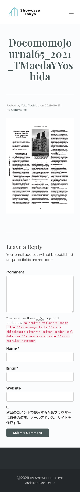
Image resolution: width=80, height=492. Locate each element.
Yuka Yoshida (30, 105)
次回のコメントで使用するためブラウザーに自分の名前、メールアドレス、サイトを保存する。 (38, 417)
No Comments (16, 110)
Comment (15, 272)
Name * (12, 348)
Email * (12, 368)
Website (13, 388)
